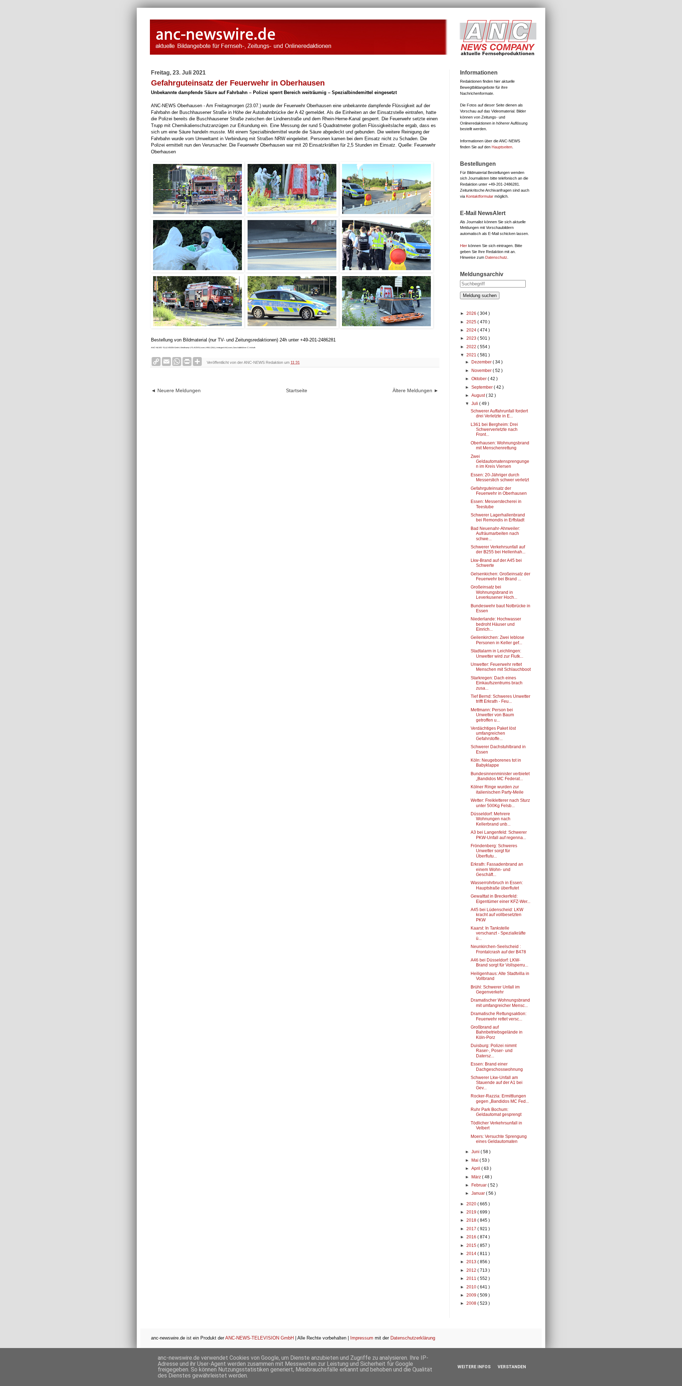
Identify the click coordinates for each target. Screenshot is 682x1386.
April (476, 1168)
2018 (471, 1220)
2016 (471, 1236)
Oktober (479, 378)
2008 (471, 1303)
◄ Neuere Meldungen (176, 390)
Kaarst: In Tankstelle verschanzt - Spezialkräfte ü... (498, 933)
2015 (471, 1245)
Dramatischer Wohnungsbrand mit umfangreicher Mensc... (500, 1003)
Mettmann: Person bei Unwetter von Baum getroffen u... (492, 715)
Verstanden (512, 1366)
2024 (471, 330)
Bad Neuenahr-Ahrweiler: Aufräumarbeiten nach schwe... (495, 533)
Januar (478, 1193)
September (482, 387)
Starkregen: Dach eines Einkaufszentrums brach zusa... (497, 683)
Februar (479, 1185)
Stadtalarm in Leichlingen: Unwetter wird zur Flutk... (497, 653)
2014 (471, 1253)
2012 (471, 1270)
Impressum (361, 1338)
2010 (471, 1286)
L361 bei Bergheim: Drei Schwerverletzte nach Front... (494, 429)
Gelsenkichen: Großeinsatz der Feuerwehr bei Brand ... (500, 576)
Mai (475, 1160)
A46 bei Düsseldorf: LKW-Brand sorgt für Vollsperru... (499, 963)
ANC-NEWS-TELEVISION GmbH (259, 1338)
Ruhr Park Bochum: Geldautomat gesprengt (496, 1112)
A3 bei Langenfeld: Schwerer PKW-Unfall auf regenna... (499, 835)
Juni (476, 1151)
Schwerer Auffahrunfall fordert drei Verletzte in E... (499, 413)
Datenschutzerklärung (412, 1338)
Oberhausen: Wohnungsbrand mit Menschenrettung (500, 445)
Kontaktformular (479, 196)
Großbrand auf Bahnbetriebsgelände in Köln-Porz (497, 1032)
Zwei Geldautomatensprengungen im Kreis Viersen (500, 461)
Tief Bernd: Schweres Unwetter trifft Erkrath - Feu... (500, 699)
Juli (475, 403)
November (482, 370)
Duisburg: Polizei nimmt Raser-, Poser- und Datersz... (493, 1050)
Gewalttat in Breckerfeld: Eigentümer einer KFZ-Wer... (500, 899)
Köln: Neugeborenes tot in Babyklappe (496, 763)
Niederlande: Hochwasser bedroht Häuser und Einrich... (496, 624)
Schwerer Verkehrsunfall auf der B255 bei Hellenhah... (498, 549)
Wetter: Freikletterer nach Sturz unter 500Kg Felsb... (500, 803)
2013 (471, 1261)
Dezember (482, 362)
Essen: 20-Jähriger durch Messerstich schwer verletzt (500, 477)
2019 (471, 1212)
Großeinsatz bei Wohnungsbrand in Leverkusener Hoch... (494, 592)
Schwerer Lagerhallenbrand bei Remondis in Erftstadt (498, 517)
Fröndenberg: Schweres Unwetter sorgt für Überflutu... (494, 851)
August (478, 395)
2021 (471, 354)
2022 (471, 346)
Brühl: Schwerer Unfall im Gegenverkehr (495, 990)
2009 (471, 1295)
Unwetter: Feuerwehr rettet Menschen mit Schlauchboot (501, 667)
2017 (471, 1228)
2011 (471, 1278)
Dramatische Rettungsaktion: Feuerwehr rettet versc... (498, 1016)
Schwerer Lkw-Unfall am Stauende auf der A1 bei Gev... (497, 1082)
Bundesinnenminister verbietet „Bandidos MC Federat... (500, 776)
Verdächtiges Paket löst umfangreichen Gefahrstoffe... (493, 733)
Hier (463, 245)
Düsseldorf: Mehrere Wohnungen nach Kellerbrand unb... (490, 819)
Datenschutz (496, 257)
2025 (471, 321)
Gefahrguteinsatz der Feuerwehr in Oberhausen (499, 491)
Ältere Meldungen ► (416, 390)
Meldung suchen (480, 295)
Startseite (296, 390)
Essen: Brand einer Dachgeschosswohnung (497, 1067)
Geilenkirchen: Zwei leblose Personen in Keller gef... (497, 640)
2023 (471, 338)
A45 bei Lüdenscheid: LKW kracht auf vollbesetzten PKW (497, 914)
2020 (471, 1203)
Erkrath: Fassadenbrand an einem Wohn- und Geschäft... (497, 869)
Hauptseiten (502, 147)
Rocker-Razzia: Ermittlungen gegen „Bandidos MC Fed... (500, 1098)
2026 (471, 313)
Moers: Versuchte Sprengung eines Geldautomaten (499, 1139)
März (476, 1176)
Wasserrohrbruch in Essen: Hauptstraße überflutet (497, 885)
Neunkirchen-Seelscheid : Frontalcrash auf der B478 (498, 949)
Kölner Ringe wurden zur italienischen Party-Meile (497, 789)
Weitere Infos (474, 1366)
